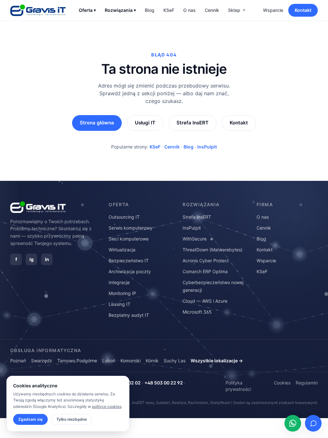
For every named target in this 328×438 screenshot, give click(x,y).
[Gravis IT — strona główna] (38, 10)
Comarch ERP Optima (205, 271)
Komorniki (130, 360)
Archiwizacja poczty (130, 271)
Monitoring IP (122, 293)
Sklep (234, 10)
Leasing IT (119, 304)
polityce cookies (106, 406)
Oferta (87, 10)
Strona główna (97, 123)
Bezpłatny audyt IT (129, 315)
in (47, 259)
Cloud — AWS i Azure (205, 301)
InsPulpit (207, 146)
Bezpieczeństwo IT (129, 260)
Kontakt (303, 10)
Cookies (282, 382)
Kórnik (152, 360)
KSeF (168, 10)
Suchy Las (174, 360)
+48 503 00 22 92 (163, 382)
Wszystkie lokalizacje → (217, 360)
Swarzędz (41, 360)
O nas (189, 10)
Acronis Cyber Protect (206, 260)
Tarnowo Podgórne (77, 360)
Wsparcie (273, 10)
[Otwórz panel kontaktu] (313, 423)
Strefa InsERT (192, 123)
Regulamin (307, 382)
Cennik (212, 10)
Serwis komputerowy (130, 228)
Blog (149, 10)
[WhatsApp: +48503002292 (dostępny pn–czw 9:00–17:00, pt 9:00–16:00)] (292, 423)
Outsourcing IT (124, 217)
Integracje (119, 282)
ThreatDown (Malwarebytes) (212, 249)
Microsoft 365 (197, 312)
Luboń (108, 360)
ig (31, 259)
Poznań (18, 360)
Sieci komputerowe (129, 238)
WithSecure (195, 238)
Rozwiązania (120, 10)
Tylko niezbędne (71, 419)
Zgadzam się (30, 419)
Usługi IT (145, 123)
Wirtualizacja (122, 249)
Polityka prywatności (238, 386)
